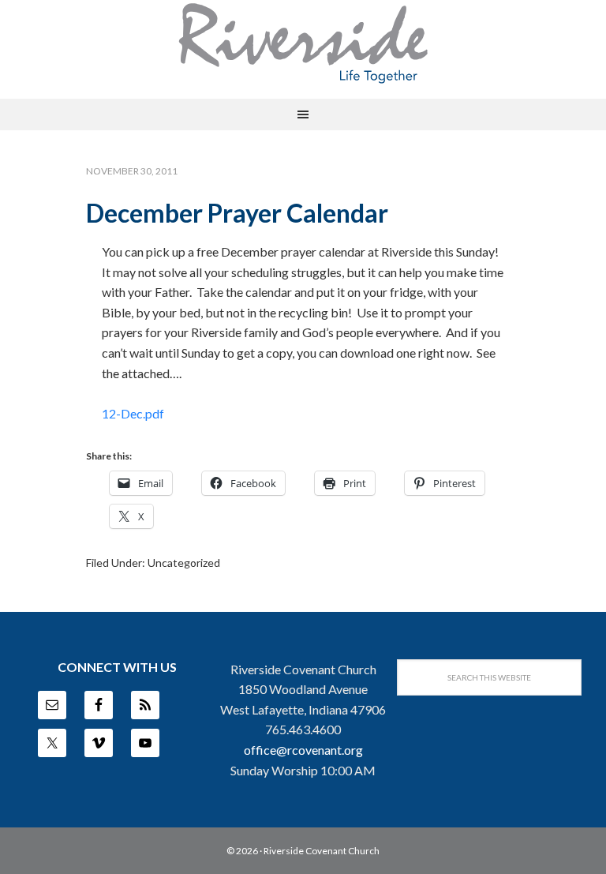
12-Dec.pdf (133, 413)
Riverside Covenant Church (322, 851)
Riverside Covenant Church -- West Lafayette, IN (303, 43)
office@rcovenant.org (303, 749)
